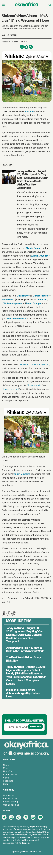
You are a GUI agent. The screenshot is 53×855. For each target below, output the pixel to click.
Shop (5, 784)
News (6, 765)
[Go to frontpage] (26, 4)
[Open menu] (3, 4)
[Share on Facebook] (22, 47)
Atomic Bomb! (33, 248)
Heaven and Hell (10, 389)
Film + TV (7, 771)
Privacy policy (10, 798)
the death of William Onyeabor (34, 364)
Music (6, 768)
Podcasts (8, 781)
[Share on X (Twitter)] (26, 47)
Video (6, 777)
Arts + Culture (10, 774)
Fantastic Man (35, 385)
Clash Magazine (22, 474)
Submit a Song (10, 801)
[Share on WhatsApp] (31, 47)
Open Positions (11, 805)
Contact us (9, 795)
